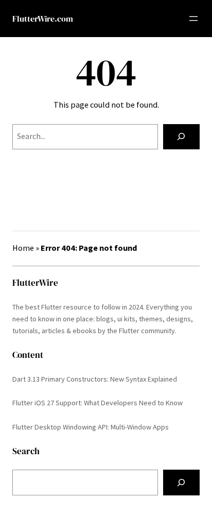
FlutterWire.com (42, 18)
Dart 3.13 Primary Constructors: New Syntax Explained (94, 379)
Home (23, 248)
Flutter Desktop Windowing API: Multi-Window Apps (90, 427)
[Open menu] (193, 18)
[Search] (181, 137)
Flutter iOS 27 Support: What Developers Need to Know (97, 402)
